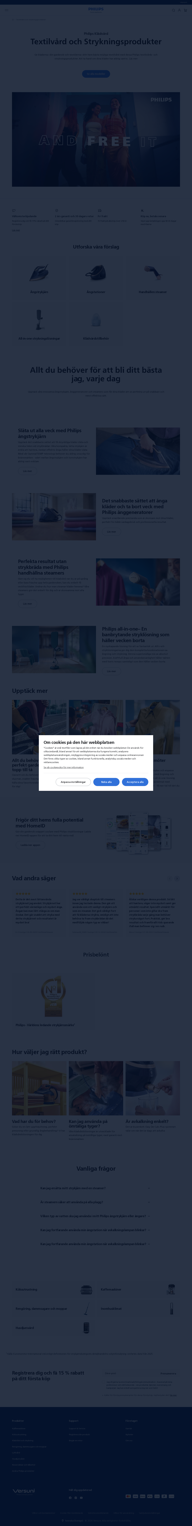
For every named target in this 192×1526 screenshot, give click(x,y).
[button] (167, 709)
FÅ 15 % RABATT (56, 791)
